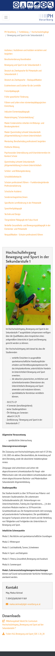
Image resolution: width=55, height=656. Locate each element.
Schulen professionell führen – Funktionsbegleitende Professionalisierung (26, 184)
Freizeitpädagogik (11, 91)
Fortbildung (24, 31)
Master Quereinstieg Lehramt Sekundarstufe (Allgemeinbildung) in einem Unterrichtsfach (22, 133)
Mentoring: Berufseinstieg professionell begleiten (25, 141)
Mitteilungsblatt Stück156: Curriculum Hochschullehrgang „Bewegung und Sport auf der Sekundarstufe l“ (23, 624)
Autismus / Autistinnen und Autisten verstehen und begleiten (25, 52)
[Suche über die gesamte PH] (50, 5)
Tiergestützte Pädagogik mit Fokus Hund (21, 219)
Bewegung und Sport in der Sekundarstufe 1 (22, 64)
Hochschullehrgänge (40, 31)
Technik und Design (12, 214)
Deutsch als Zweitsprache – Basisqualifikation (23, 79)
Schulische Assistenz (13, 191)
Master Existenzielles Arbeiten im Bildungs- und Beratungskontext (24, 124)
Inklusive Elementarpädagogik (16, 111)
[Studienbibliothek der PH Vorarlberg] (36, 5)
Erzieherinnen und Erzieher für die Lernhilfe (22, 85)
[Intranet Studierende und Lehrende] (43, 5)
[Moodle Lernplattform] (29, 5)
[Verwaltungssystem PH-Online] (16, 5)
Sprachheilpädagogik (13, 208)
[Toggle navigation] (6, 17)
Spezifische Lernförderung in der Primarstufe (22, 202)
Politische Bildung (12, 146)
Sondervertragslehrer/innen (16, 197)
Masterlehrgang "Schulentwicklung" (19, 117)
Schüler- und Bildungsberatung (17, 170)
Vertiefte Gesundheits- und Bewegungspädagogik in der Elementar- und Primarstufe (27, 227)
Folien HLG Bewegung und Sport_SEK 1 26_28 (25, 633)
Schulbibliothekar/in (12, 176)
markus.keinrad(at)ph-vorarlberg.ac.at (24, 604)
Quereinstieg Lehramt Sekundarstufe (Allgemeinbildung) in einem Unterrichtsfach (22, 163)
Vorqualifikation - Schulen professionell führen (23, 234)
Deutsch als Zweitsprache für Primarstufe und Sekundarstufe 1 (23, 72)
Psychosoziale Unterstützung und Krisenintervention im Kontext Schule (27, 154)
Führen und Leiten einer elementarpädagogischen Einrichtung (25, 104)
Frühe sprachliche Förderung (16, 96)
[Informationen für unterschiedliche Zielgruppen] (22, 5)
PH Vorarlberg (10, 31)
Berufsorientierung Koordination (17, 59)
